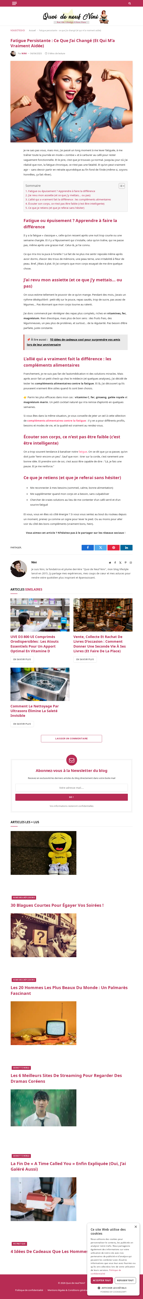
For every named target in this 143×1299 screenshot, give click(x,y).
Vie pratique (19, 1244)
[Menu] (14, 3)
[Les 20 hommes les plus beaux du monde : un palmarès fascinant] (72, 947)
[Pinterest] (13, 175)
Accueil (32, 30)
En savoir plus (22, 659)
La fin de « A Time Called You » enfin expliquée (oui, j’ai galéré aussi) (68, 1166)
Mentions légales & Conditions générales (69, 1290)
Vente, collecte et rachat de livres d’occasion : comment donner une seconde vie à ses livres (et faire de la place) (99, 643)
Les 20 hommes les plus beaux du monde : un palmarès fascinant (69, 990)
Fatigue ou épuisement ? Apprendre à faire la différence (61, 191)
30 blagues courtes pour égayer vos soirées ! (57, 905)
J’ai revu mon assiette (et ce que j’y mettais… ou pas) (59, 195)
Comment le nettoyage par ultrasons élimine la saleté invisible (34, 711)
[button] (113, 1288)
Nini (24, 53)
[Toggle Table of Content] (120, 186)
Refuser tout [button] (125, 1280)
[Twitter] (13, 167)
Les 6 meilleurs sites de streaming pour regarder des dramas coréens (66, 1078)
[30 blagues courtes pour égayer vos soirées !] (72, 865)
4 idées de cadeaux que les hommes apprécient (61, 1251)
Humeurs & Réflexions (24, 898)
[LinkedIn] (13, 184)
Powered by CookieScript (113, 1291)
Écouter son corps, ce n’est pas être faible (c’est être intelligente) (66, 203)
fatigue (82, 451)
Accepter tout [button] (102, 1280)
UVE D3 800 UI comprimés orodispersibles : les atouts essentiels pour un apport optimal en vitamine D (34, 643)
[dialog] (113, 1259)
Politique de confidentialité (29, 1290)
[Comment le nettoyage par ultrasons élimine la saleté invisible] (40, 684)
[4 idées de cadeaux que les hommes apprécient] (72, 1211)
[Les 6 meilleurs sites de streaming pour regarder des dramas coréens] (72, 1035)
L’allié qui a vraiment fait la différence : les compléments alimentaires (69, 199)
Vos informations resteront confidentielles (71, 806)
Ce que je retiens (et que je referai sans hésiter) (56, 207)
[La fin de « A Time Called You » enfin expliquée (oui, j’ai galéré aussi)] (72, 1123)
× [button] (135, 1227)
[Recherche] (129, 3)
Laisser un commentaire (71, 738)
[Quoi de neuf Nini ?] (72, 16)
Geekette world (21, 1068)
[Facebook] (13, 159)
